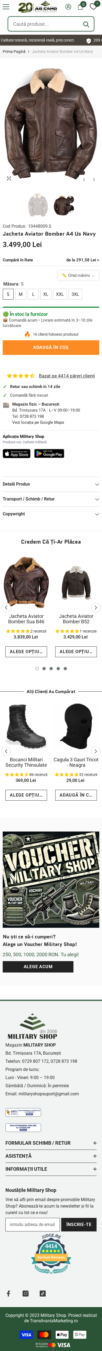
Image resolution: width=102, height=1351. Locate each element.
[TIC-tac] (42, 1293)
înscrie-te (79, 1224)
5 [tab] (65, 668)
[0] (93, 7)
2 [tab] (44, 668)
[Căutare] (86, 24)
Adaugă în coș (51, 347)
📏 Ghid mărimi (78, 275)
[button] (6, 7)
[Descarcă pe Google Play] (49, 453)
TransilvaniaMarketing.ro (54, 1320)
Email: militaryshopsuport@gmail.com (42, 1093)
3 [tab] (51, 668)
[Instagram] (25, 1293)
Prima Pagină (14, 51)
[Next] (94, 179)
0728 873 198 (32, 416)
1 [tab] (37, 668)
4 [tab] (58, 668)
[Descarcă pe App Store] (16, 453)
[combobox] (51, 24)
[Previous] (84, 179)
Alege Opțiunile (28, 651)
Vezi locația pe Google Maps (38, 422)
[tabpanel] (26, 607)
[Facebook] (8, 1293)
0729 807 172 (35, 1061)
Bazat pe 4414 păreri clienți (67, 375)
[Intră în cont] (68, 6)
